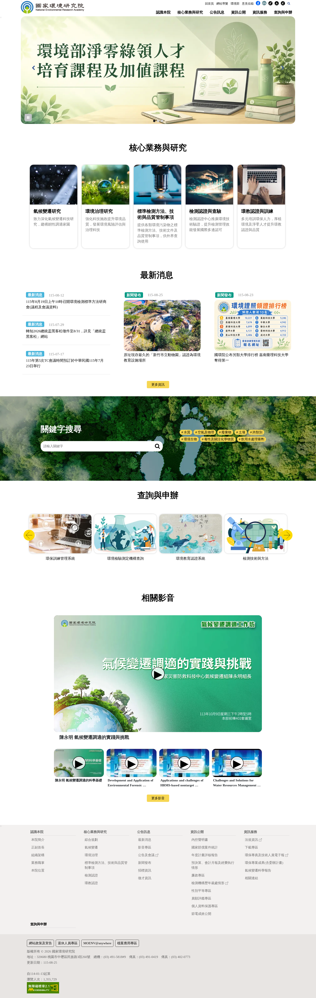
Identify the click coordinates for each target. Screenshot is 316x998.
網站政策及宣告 (40, 943)
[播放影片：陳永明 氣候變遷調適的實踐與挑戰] (158, 673)
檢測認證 (91, 875)
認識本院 (163, 12)
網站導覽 (222, 3)
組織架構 (37, 855)
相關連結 (251, 878)
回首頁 (209, 3)
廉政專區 (198, 875)
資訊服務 (260, 12)
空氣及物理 (206, 432)
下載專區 (251, 847)
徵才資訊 (144, 878)
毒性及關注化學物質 (219, 439)
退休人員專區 (68, 943)
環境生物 (190, 439)
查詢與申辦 (283, 12)
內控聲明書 (199, 840)
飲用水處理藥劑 (252, 439)
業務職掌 (37, 863)
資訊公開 (238, 12)
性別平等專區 (201, 891)
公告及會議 (146, 855)
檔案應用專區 (127, 943)
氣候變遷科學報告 (258, 870)
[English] (264, 4)
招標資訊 (144, 870)
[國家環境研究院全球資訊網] (52, 7)
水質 (187, 432)
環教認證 (91, 883)
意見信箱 (248, 3)
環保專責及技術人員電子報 (265, 855)
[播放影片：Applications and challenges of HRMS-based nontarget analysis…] (184, 763)
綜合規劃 (91, 840)
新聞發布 (144, 863)
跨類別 (257, 432)
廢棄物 (226, 432)
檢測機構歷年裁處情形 (208, 883)
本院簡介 (37, 840)
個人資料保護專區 (204, 906)
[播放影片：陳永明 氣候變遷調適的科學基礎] (79, 763)
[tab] (154, 121)
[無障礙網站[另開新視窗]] (43, 987)
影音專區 (144, 847)
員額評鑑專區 (201, 898)
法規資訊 (252, 840)
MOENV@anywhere (97, 943)
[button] (288, 3)
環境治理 (91, 855)
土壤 (242, 432)
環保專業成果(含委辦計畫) (264, 863)
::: (21, 1)
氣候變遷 (91, 847)
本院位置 (37, 870)
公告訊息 (217, 12)
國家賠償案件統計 (204, 847)
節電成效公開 (201, 914)
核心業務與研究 (190, 12)
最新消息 (144, 840)
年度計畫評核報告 (204, 855)
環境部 (235, 3)
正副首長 (37, 847)
